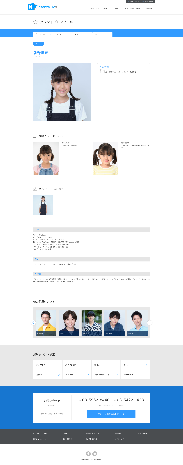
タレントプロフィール (98, 9)
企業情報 (149, 9)
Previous (33, 323)
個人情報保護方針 (92, 439)
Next (149, 323)
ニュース (116, 9)
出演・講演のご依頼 (132, 9)
